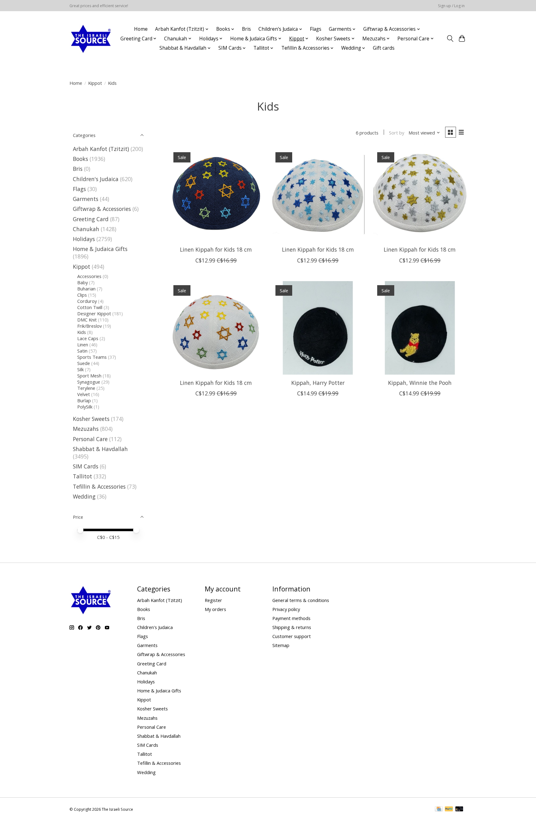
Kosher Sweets (91, 418)
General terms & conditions (300, 600)
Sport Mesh (89, 375)
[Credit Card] (439, 809)
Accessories (89, 276)
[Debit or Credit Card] (459, 809)
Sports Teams (92, 357)
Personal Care (90, 439)
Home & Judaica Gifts (100, 249)
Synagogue (88, 382)
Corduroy (87, 301)
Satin (82, 351)
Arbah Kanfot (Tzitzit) (101, 149)
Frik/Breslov (89, 326)
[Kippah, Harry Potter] (317, 328)
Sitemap (280, 645)
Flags (315, 29)
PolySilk (84, 407)
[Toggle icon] (449, 38)
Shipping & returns (291, 627)
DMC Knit (87, 320)
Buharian (86, 288)
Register (213, 600)
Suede (83, 363)
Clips (82, 295)
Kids (81, 332)
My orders (215, 609)
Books (80, 158)
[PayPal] (449, 809)
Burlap (84, 400)
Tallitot (82, 476)
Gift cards (384, 48)
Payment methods (291, 618)
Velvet (83, 394)
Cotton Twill (89, 307)
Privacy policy (286, 609)
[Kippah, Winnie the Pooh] (420, 328)
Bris (246, 29)
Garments (85, 199)
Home (141, 29)
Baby (82, 282)
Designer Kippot (94, 313)
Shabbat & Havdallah (100, 449)
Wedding (84, 496)
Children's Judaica (95, 179)
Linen (82, 344)
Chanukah (86, 229)
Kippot (95, 83)
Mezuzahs (86, 428)
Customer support (291, 636)
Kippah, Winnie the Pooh (420, 382)
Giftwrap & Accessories (102, 208)
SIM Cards (85, 466)
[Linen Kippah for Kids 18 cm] (216, 194)
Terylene (86, 388)
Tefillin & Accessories (99, 486)
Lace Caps (87, 338)
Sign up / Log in (451, 5)
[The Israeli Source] (90, 38)
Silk (80, 369)
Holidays (84, 239)
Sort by (396, 133)
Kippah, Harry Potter (318, 382)
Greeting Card (91, 219)
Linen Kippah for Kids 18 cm (216, 249)
